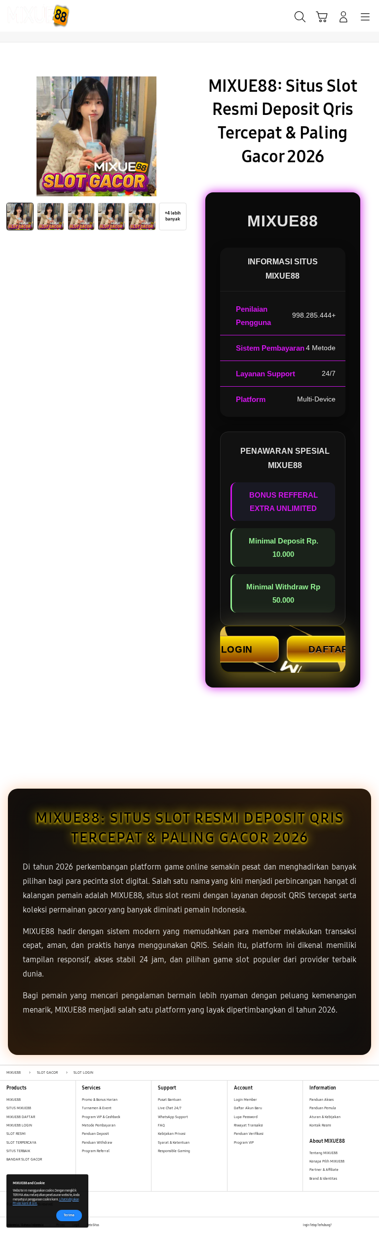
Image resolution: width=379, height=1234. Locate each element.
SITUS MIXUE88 (18, 1108)
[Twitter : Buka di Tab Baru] (349, 1225)
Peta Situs (93, 1225)
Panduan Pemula (322, 1108)
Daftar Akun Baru (248, 1108)
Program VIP (244, 1142)
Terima (69, 1215)
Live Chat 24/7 (169, 1108)
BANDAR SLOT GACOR (24, 1159)
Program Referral (96, 1151)
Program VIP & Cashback (101, 1117)
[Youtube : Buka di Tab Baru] (369, 1225)
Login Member (245, 1099)
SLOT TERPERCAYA (21, 1142)
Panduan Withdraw (97, 1142)
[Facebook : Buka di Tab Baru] (339, 1225)
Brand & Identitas (323, 1178)
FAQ (161, 1125)
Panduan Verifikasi (249, 1133)
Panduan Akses (321, 1099)
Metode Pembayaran (98, 1125)
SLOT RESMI (16, 1133)
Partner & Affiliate (324, 1169)
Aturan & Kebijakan (325, 1117)
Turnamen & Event (97, 1108)
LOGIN (237, 649)
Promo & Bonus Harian (99, 1099)
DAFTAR (328, 649)
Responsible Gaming (174, 1151)
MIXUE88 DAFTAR (20, 1117)
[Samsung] (30, 16)
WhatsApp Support (173, 1117)
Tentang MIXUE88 (323, 1153)
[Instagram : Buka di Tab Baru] (359, 1225)
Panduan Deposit (95, 1133)
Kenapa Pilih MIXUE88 (326, 1161)
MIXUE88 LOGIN (19, 1125)
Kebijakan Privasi (172, 1133)
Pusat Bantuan (169, 1099)
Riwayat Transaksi (248, 1125)
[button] (322, 17)
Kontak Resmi (320, 1125)
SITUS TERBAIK (18, 1151)
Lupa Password (246, 1117)
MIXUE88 (13, 1099)
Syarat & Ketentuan (174, 1142)
